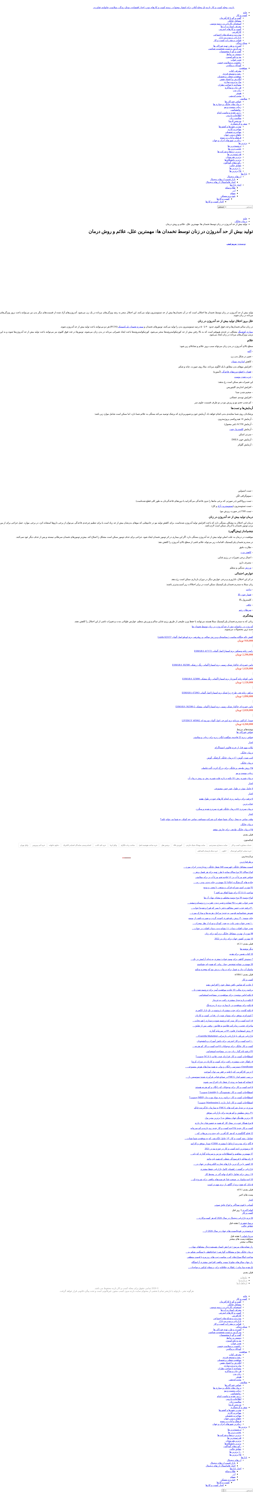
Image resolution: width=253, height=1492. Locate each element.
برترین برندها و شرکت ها (229, 151)
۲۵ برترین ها (235, 171)
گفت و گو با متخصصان (230, 51)
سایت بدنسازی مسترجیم (218, 845)
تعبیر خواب (236, 60)
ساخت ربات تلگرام (128, 845)
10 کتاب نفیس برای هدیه (241, 954)
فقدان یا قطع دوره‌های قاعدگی (236, 372)
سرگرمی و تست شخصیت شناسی (224, 48)
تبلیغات (243, 1277)
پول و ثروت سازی (232, 82)
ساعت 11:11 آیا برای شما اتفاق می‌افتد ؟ (233, 892)
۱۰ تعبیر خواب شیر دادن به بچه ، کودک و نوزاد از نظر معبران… (223, 923)
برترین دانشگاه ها (233, 160)
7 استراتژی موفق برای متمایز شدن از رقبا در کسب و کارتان (224, 1015)
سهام (232, 193)
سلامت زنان (235, 118)
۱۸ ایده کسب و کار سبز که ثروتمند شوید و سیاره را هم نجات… (223, 1020)
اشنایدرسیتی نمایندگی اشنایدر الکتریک (77, 845)
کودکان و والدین (233, 65)
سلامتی (243, 98)
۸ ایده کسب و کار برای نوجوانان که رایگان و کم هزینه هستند (224, 1087)
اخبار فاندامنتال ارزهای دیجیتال (220, 182)
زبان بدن (237, 90)
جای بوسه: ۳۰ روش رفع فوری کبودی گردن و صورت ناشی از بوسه (220, 918)
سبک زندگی (241, 43)
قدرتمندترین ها (234, 154)
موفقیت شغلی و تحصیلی (229, 76)
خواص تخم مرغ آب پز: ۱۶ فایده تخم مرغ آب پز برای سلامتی (224, 877)
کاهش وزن (246, 552)
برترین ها (243, 143)
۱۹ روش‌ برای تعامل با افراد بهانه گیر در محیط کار (229, 1174)
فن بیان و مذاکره (233, 87)
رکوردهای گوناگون (232, 162)
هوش (238, 93)
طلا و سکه (230, 187)
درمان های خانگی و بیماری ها (227, 104)
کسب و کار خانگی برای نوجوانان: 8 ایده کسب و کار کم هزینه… (222, 1046)
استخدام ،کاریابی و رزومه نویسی (225, 23)
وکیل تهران (24, 845)
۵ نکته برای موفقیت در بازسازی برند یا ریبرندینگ (229, 1005)
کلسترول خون (236, 429)
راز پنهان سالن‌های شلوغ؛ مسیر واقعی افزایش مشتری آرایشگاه (222, 1262)
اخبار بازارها (235, 185)
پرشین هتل (165, 845)
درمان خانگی (246, 752)
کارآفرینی (236, 32)
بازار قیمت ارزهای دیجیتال (222, 179)
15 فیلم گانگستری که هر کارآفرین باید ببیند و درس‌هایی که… (224, 1133)
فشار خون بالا (244, 594)
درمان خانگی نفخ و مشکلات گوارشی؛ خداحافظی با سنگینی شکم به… (219, 1252)
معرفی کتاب (235, 71)
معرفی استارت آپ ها (231, 26)
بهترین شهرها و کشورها (230, 126)
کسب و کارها (223, 199)
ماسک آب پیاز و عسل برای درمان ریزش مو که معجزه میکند (224, 969)
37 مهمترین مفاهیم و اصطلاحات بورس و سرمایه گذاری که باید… (221, 1154)
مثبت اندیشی (235, 96)
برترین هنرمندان (233, 157)
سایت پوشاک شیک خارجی (195, 845)
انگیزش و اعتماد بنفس (230, 79)
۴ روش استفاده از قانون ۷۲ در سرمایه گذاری (231, 1031)
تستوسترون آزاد (225, 506)
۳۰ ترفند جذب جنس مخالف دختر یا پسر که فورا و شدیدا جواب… (222, 908)
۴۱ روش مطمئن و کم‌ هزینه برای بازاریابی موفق (229, 1113)
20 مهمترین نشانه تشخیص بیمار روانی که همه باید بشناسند (225, 964)
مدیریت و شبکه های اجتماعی (227, 35)
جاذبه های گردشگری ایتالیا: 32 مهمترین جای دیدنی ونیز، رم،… (223, 882)
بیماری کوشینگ (245, 332)
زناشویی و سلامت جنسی (229, 62)
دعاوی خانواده (54, 845)
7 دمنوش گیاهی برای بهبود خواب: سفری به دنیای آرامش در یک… (222, 959)
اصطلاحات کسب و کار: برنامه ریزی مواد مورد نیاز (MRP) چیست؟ (221, 1097)
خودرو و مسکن (228, 196)
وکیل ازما (113, 845)
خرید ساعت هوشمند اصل (148, 845)
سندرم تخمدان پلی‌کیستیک (130, 326)
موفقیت (243, 68)
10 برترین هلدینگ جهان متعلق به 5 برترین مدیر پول (229, 1118)
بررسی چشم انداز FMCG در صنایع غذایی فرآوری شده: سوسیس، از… (219, 1077)
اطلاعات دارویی (233, 115)
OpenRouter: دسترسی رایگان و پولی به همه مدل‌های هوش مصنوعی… (219, 1066)
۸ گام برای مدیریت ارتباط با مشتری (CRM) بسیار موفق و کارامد (222, 1143)
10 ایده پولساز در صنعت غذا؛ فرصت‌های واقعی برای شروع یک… (222, 1179)
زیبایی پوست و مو (232, 107)
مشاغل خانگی (234, 21)
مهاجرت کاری (234, 129)
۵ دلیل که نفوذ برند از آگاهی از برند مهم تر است (230, 1184)
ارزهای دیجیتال (234, 176)
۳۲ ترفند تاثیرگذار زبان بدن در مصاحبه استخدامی (229, 1051)
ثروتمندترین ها (234, 146)
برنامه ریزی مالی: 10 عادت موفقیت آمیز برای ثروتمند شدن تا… (222, 990)
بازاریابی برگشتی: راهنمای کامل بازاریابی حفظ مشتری (226, 1169)
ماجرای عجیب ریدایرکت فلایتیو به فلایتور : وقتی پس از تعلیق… (223, 1025)
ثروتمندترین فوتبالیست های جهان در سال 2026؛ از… (228, 1231)
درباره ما (243, 1280)
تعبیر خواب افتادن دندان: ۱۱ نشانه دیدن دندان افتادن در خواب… (222, 928)
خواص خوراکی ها (233, 101)
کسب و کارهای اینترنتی (230, 29)
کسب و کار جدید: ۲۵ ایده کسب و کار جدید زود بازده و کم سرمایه (221, 1128)
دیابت (248, 589)
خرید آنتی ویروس (38, 845)
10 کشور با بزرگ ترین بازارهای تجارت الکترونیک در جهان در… (223, 1164)
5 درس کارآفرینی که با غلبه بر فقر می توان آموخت (228, 1072)
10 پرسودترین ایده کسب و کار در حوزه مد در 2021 (229, 1148)
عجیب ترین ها (234, 149)
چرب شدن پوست (242, 377)
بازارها (244, 174)
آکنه (249, 351)
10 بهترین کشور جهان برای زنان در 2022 (233, 938)
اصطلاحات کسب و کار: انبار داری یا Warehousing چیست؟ (225, 1102)
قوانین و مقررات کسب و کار (227, 40)
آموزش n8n (177, 845)
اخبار (250, 742)
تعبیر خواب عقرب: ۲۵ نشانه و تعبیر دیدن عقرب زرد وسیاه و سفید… (220, 903)
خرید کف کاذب (100, 845)
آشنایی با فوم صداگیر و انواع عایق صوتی (233, 1205)
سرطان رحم (245, 610)
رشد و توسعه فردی (232, 73)
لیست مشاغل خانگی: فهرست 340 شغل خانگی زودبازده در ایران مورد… (218, 867)
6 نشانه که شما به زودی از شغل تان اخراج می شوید (228, 1082)
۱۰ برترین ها (235, 168)
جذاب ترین (248, 804)
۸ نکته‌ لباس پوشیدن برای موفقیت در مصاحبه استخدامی (226, 995)
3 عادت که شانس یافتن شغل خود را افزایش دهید (229, 984)
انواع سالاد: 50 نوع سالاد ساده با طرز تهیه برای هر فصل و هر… (223, 872)
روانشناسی (235, 110)
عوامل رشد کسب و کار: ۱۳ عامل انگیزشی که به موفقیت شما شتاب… (219, 1138)
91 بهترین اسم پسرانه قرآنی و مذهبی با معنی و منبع (228, 887)
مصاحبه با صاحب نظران (229, 85)
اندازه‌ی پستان (238, 361)
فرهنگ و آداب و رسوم (230, 137)
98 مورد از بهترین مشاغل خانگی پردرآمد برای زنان (229, 933)
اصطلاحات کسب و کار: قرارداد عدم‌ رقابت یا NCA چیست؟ (224, 1056)
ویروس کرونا (235, 121)
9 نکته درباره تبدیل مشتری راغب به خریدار (232, 1000)
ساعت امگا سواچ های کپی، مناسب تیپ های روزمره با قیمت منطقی (220, 1257)
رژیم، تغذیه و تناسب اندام (229, 112)
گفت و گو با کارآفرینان (230, 18)
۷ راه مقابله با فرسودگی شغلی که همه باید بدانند (230, 1159)
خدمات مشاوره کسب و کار (241, 845)
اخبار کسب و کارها (215, 201)
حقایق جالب (235, 165)
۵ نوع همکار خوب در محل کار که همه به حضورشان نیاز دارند (224, 1123)
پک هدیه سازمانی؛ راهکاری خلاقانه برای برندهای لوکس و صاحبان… (220, 1267)
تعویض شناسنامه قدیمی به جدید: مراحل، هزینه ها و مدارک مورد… (221, 913)
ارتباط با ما (242, 1283)
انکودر (224, 851)
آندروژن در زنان (246, 626)
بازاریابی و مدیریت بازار (230, 37)
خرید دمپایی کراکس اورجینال (240, 851)
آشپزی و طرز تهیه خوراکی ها (227, 46)
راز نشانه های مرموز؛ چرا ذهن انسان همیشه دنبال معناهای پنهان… (221, 1247)
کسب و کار (241, 15)
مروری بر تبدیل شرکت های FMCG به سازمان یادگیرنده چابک (223, 1107)
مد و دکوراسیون (233, 57)
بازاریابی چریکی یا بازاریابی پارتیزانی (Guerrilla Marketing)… (224, 1036)
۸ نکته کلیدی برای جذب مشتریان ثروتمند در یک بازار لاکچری (224, 1010)
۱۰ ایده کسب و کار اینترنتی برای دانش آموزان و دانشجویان (225, 1041)
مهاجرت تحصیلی (233, 132)
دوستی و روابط (233, 54)
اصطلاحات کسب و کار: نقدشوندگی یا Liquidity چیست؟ (226, 1092)
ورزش (248, 567)
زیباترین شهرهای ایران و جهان (226, 140)
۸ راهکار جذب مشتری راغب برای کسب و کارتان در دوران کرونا (222, 1061)
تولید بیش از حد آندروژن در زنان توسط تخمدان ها (215, 626)
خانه (245, 12)
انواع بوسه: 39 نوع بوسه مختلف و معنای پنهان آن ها (228, 897)
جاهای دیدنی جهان (232, 135)
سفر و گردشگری (238, 123)
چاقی (248, 605)
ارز (234, 190)
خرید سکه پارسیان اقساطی (207, 851)
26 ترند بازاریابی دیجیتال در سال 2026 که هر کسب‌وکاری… (224, 1218)
